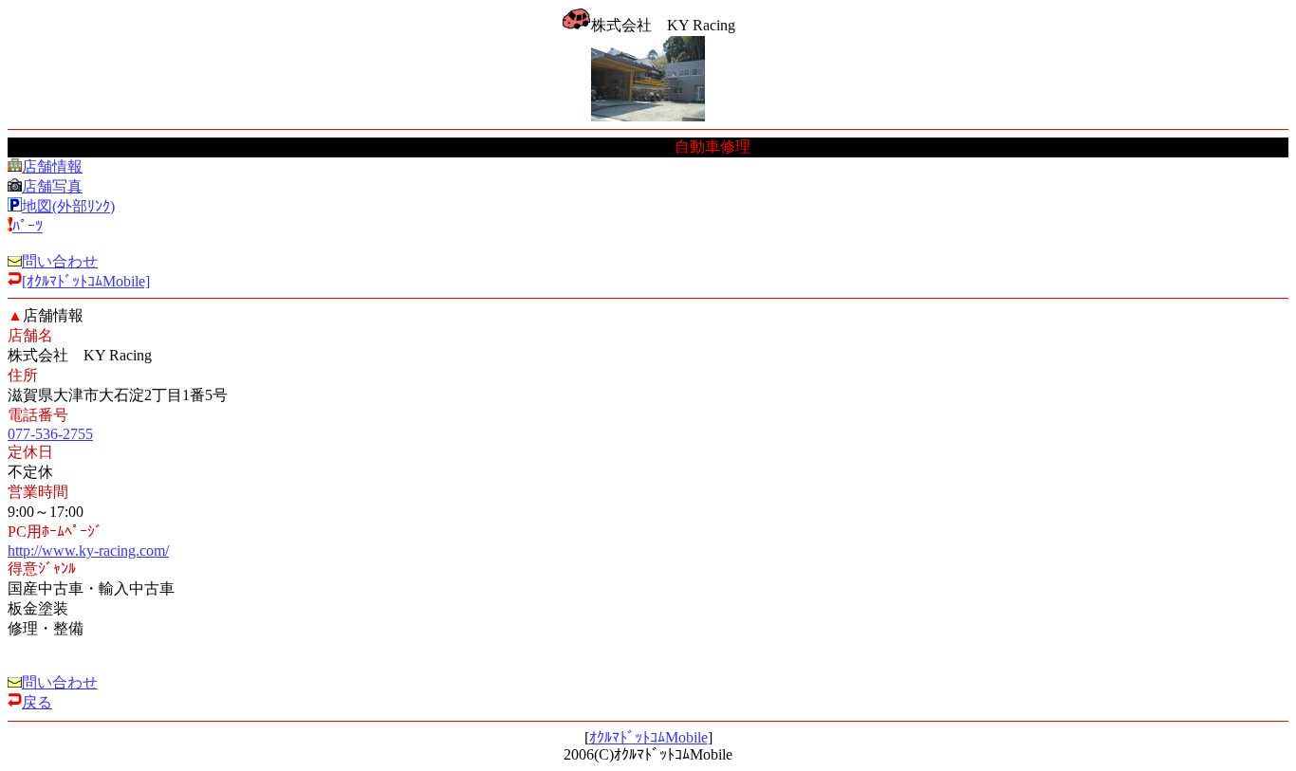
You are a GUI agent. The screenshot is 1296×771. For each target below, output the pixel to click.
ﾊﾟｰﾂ (27, 226)
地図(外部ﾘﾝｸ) (68, 206)
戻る (37, 702)
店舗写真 (52, 186)
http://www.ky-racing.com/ (88, 550)
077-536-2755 (50, 434)
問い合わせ (60, 261)
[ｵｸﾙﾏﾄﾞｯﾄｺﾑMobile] (86, 281)
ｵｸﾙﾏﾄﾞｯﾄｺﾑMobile (648, 737)
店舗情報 (52, 166)
